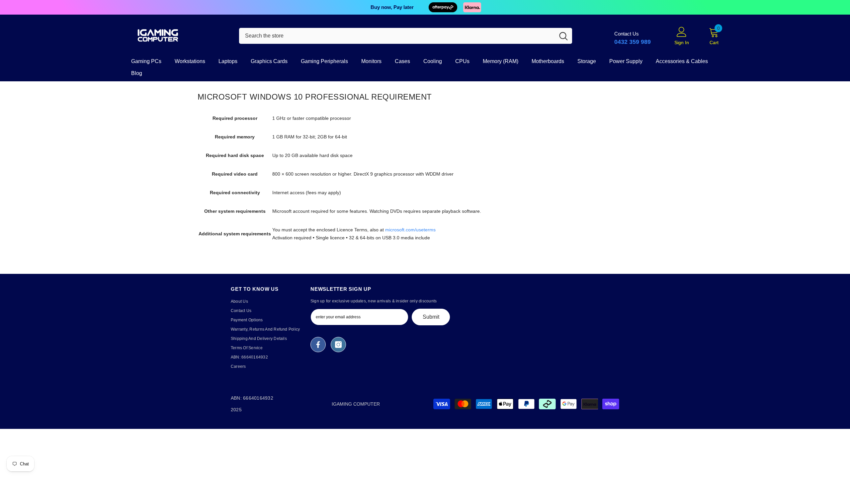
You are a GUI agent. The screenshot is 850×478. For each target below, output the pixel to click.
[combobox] (397, 36)
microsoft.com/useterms (410, 229)
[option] (425, 7)
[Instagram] (338, 344)
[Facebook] (318, 344)
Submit (431, 317)
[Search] (405, 36)
